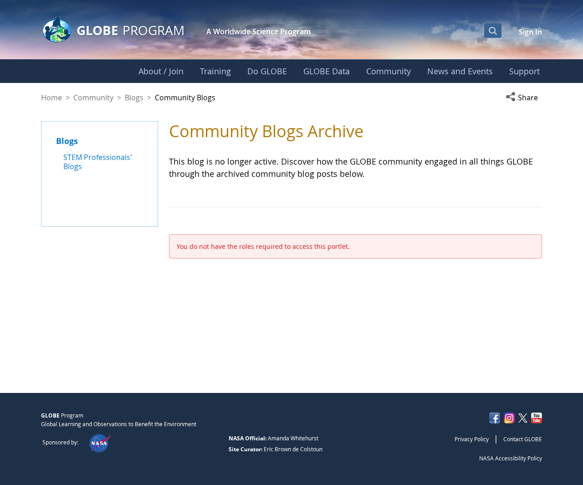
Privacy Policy (472, 439)
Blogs (134, 98)
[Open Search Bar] (492, 30)
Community (93, 98)
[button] (524, 97)
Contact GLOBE (522, 439)
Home (51, 98)
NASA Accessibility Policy (510, 458)
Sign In (530, 32)
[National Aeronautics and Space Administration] (99, 442)
